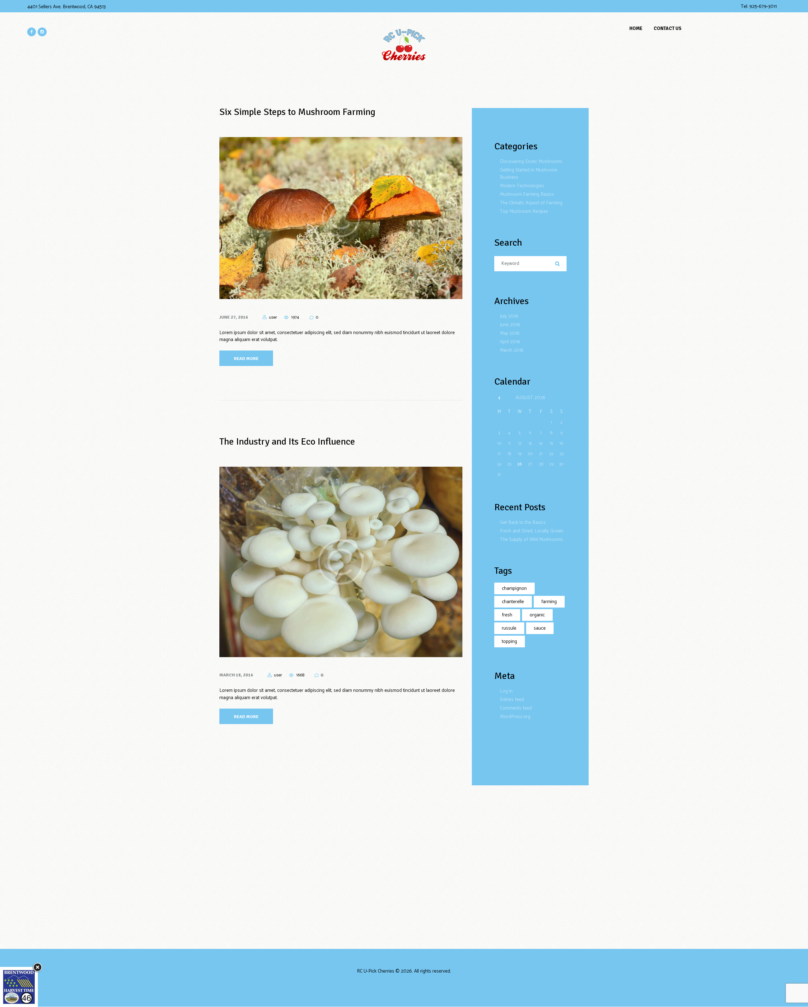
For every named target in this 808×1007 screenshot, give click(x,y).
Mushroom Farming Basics (527, 194)
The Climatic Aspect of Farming (531, 203)
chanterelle (513, 602)
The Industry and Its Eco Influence (287, 441)
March (512, 350)
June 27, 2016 (233, 317)
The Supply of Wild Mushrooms (531, 539)
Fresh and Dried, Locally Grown (531, 531)
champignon (514, 588)
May (510, 333)
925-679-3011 (763, 6)
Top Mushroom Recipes (524, 211)
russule (509, 628)
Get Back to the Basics (523, 522)
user (273, 317)
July (509, 316)
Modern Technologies (522, 186)
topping (509, 641)
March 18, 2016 (236, 675)
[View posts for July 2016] (499, 398)
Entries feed (512, 700)
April (510, 342)
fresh (507, 615)
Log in (506, 691)
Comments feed (516, 708)
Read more (246, 358)
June (510, 325)
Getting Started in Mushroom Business (528, 173)
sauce (540, 628)
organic (537, 615)
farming (549, 602)
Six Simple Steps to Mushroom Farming (297, 112)
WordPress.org (515, 717)
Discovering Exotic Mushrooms (531, 161)
